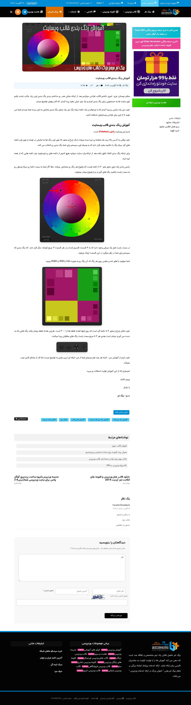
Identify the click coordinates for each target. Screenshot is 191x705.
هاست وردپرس (33, 12)
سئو (116, 666)
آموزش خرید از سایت (168, 3)
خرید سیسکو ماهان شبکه (51, 651)
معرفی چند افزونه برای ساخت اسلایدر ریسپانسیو (106, 452)
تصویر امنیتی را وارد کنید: (119, 596)
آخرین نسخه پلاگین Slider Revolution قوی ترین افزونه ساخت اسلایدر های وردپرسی (156, 43)
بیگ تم (148, 12)
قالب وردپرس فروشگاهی (96, 666)
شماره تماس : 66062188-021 (61, 698)
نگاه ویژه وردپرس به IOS (117, 465)
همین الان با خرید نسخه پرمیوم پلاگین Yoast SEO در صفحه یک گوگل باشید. (156, 32)
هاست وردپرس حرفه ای (156, 102)
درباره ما (131, 3)
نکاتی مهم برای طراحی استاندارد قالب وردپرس (108, 459)
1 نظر (98, 85)
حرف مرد (58, 671)
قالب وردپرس (130, 698)
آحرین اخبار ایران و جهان (51, 658)
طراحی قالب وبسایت (48, 420)
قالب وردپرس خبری (88, 670)
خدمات (93, 698)
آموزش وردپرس (111, 650)
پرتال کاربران (53, 12)
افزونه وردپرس (109, 12)
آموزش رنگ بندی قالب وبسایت (111, 125)
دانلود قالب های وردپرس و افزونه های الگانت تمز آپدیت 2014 (110, 479)
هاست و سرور (98, 654)
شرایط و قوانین (115, 3)
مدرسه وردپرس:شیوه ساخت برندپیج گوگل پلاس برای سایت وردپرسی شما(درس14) (36, 479)
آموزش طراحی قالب (121, 412)
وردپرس (119, 698)
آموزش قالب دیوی (119, 446)
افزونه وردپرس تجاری (84, 662)
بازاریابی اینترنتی (106, 698)
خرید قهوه (174, 130)
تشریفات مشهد (172, 122)
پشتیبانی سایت (148, 3)
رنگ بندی (63, 420)
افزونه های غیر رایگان (81, 698)
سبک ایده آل (56, 664)
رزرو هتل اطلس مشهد (169, 126)
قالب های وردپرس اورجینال (93, 658)
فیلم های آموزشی (89, 650)
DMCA (99, 3)
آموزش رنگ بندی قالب (119, 420)
